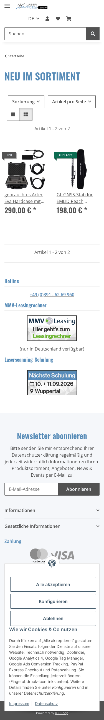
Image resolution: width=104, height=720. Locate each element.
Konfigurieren (53, 601)
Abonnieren (78, 489)
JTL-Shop (61, 713)
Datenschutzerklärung (35, 455)
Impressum (19, 703)
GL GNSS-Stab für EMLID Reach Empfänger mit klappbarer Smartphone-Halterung (75, 198)
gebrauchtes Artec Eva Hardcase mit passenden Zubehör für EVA (25, 198)
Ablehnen (53, 618)
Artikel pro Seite (69, 102)
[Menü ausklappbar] (7, 3)
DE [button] (31, 19)
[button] (47, 18)
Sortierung (23, 102)
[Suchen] (93, 33)
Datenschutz (46, 703)
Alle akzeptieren (53, 584)
